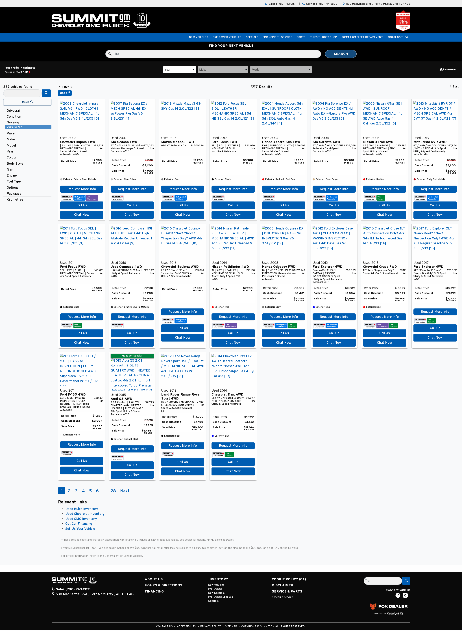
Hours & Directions (163, 585)
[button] (198, 37)
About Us (154, 579)
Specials (213, 601)
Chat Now (81, 214)
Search (341, 54)
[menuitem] (28, 122)
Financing (154, 591)
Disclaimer (282, 585)
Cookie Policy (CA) (289, 579)
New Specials (216, 593)
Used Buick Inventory (81, 509)
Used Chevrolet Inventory (84, 514)
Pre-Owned (215, 589)
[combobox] (179, 69)
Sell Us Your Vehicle (80, 529)
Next (125, 491)
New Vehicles (216, 585)
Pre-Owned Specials (220, 597)
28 (113, 491)
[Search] (46, 93)
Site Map (231, 626)
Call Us (82, 205)
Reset (26, 102)
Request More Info (81, 189)
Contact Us (164, 626)
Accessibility (187, 626)
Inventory (218, 579)
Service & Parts (287, 591)
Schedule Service (282, 597)
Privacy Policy (211, 626)
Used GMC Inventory (81, 519)
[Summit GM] (101, 20)
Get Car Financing (78, 523)
